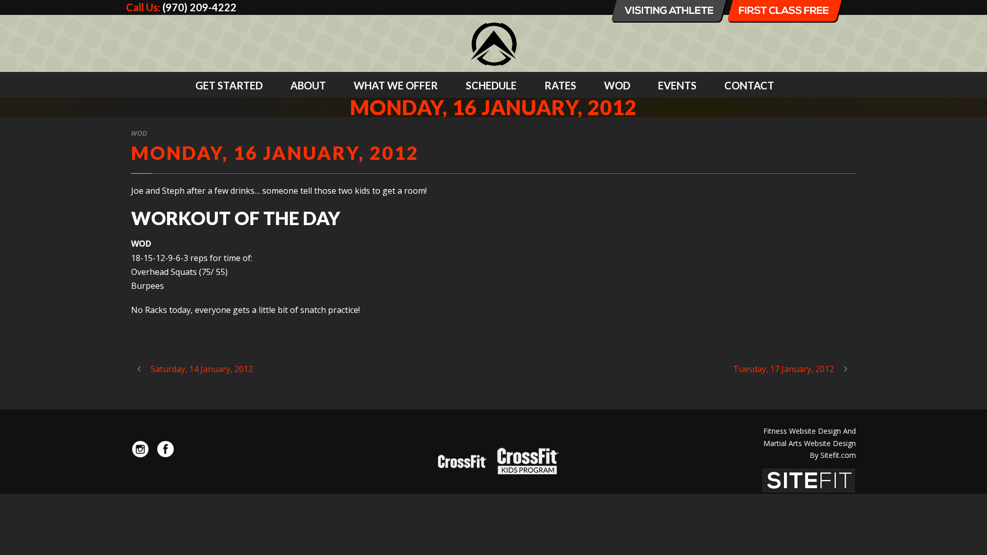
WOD (617, 85)
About (308, 85)
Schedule (491, 85)
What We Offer (396, 85)
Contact (749, 85)
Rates (560, 85)
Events (677, 85)
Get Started (229, 85)
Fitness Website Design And (809, 431)
